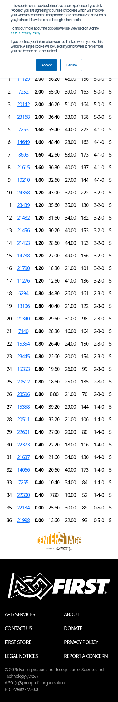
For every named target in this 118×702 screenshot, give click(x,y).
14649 (23, 142)
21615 (23, 167)
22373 (23, 444)
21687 (23, 457)
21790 (23, 268)
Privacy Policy (25, 32)
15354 (23, 343)
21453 (23, 242)
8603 (23, 154)
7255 (23, 482)
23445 (23, 356)
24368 (23, 192)
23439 (23, 205)
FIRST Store (18, 642)
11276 (23, 280)
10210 (23, 179)
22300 (23, 495)
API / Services (20, 614)
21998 (23, 520)
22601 (23, 432)
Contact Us (18, 628)
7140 (23, 331)
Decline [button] (71, 64)
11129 (23, 78)
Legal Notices (21, 656)
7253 (23, 129)
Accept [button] (46, 64)
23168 (23, 116)
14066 (23, 469)
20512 (23, 381)
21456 (23, 230)
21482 (23, 217)
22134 (23, 507)
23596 (23, 394)
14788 (23, 255)
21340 (23, 318)
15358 (23, 406)
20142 (23, 104)
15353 (23, 368)
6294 (23, 293)
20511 (23, 419)
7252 (23, 91)
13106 (23, 305)
